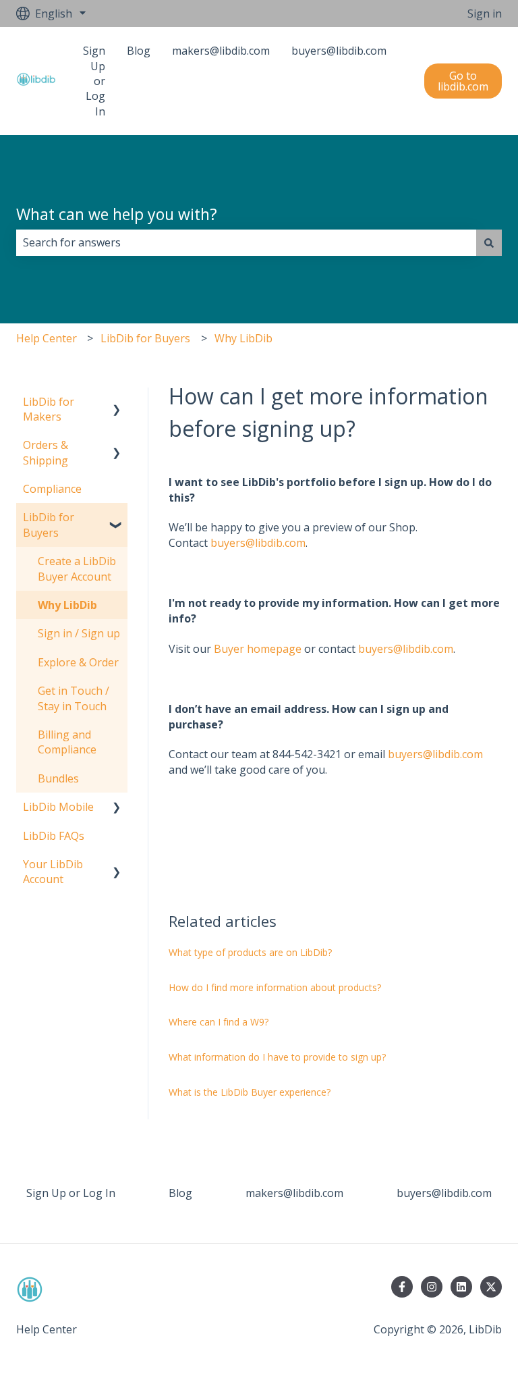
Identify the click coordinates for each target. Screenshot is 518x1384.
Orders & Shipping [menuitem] (45, 452)
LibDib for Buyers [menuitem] (48, 524)
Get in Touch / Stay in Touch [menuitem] (73, 698)
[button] (116, 403)
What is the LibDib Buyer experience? (249, 1092)
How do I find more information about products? (275, 987)
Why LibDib (243, 338)
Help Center (46, 338)
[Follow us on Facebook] (402, 1287)
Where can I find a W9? (218, 1021)
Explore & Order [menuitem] (78, 662)
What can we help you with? (116, 214)
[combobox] (246, 242)
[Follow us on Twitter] (491, 1287)
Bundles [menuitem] (58, 778)
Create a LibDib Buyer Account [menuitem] (77, 568)
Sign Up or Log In (94, 81)
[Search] (489, 242)
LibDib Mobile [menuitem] (58, 806)
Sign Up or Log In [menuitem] (70, 1193)
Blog (138, 50)
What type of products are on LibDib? (252, 952)
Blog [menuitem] (180, 1193)
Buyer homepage (257, 648)
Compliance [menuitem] (52, 488)
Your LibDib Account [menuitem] (53, 871)
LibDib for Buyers (145, 338)
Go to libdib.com (463, 81)
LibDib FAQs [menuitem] (53, 835)
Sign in (484, 13)
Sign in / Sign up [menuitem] (79, 633)
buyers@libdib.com (258, 542)
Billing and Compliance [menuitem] (67, 742)
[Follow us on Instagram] (431, 1287)
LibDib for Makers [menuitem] (48, 409)
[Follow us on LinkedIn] (461, 1287)
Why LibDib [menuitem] (67, 604)
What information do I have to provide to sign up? (277, 1056)
